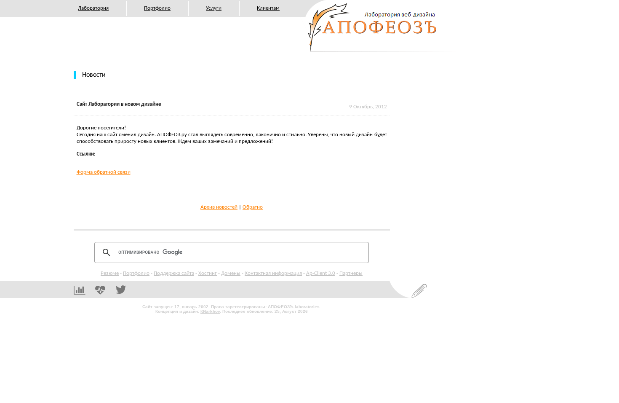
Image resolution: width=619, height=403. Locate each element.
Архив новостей (218, 207)
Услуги (213, 8)
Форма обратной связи (104, 172)
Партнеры (351, 273)
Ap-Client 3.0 (320, 273)
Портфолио (157, 8)
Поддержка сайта (174, 273)
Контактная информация (273, 273)
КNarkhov (210, 311)
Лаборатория (93, 8)
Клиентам (268, 8)
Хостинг (207, 273)
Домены (230, 273)
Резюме (110, 273)
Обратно (253, 207)
